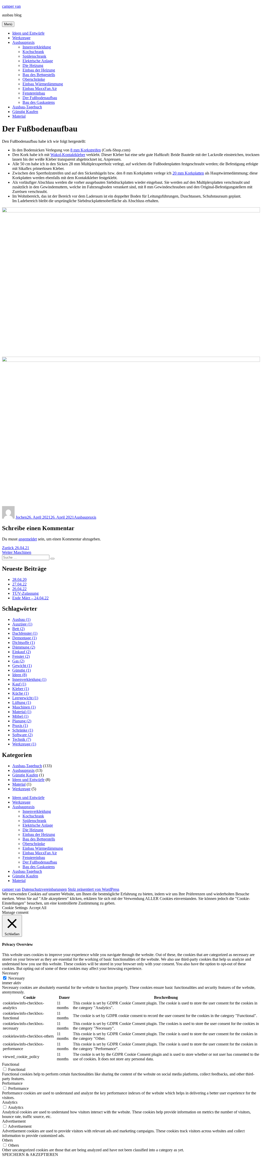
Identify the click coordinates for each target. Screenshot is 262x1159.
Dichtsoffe (23, 642)
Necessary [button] (10, 973)
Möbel (20, 716)
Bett (18, 629)
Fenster (21, 656)
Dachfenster (24, 633)
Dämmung (23, 647)
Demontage (24, 638)
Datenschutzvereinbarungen (44, 889)
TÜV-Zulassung (25, 593)
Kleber (20, 688)
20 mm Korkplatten (188, 173)
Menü (8, 24)
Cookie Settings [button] (15, 908)
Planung (21, 721)
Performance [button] (12, 1083)
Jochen (21, 517)
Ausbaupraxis (23, 42)
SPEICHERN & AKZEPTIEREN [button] (30, 1154)
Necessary (16, 978)
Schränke (22, 730)
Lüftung (21, 702)
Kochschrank (33, 51)
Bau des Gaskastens (39, 102)
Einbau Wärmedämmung (43, 84)
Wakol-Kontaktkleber (67, 154)
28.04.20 (19, 579)
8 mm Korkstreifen (85, 150)
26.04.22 (19, 589)
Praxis (20, 725)
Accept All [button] (37, 908)
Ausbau (21, 619)
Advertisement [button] (14, 1121)
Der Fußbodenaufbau (40, 98)
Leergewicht (25, 698)
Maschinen (24, 707)
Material (19, 116)
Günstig (21, 670)
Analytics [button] (9, 1102)
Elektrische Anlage (38, 61)
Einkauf (21, 652)
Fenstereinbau (34, 93)
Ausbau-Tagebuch (27, 107)
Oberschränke (34, 79)
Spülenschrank (34, 56)
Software (22, 735)
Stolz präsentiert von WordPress (93, 889)
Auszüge (22, 624)
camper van (11, 6)
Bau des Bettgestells (39, 75)
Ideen (19, 675)
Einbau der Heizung (39, 70)
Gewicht (22, 665)
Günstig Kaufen (25, 111)
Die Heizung (33, 65)
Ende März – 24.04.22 (30, 598)
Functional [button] (10, 1064)
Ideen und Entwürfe (28, 33)
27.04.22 (19, 584)
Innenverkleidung (37, 47)
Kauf (19, 684)
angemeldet (27, 539)
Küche (20, 693)
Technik (21, 739)
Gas (18, 661)
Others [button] (7, 1140)
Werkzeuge (21, 38)
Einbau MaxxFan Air (40, 88)
